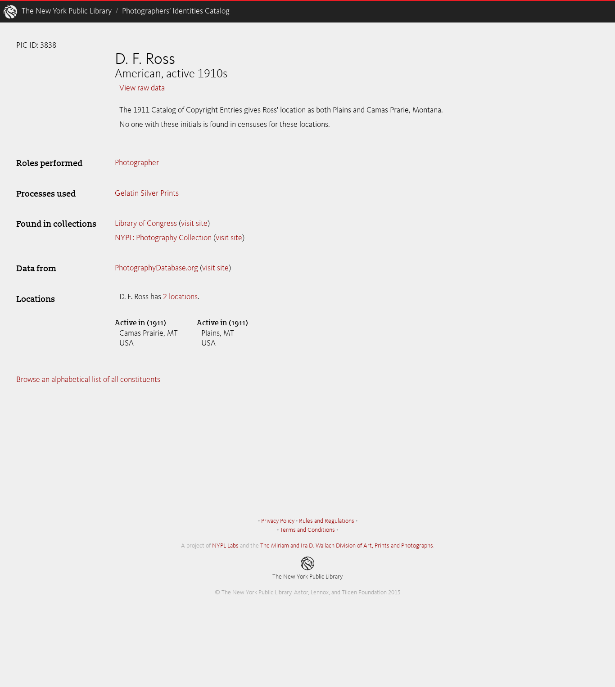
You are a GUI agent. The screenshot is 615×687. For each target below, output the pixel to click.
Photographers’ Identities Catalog (176, 11)
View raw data (142, 88)
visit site (194, 224)
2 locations (180, 297)
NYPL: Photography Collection (163, 238)
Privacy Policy (277, 521)
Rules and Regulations (326, 521)
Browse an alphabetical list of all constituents (88, 380)
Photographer (137, 163)
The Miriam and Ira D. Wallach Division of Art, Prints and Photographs (346, 546)
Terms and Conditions (307, 530)
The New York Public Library (67, 11)
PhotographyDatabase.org (156, 268)
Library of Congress (146, 224)
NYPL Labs (225, 546)
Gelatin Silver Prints (147, 193)
